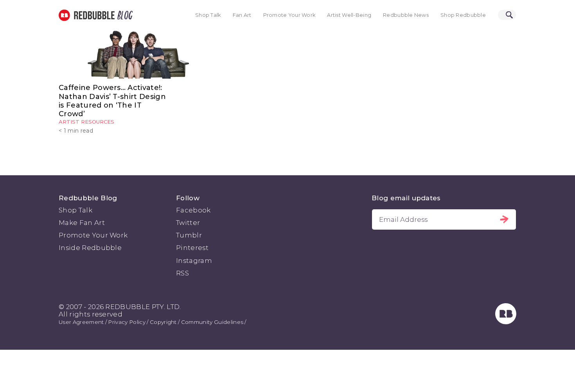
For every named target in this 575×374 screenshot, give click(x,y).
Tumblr (189, 235)
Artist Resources (86, 122)
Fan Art (242, 15)
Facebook (193, 210)
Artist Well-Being (349, 15)
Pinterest (192, 248)
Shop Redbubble (463, 15)
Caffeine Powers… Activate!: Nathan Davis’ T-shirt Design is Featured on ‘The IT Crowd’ (112, 100)
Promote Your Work (289, 15)
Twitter (188, 223)
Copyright (163, 322)
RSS (182, 273)
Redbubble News (406, 15)
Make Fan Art (82, 223)
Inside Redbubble (90, 248)
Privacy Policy (126, 322)
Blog (123, 15)
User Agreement (81, 322)
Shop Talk (208, 15)
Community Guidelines (212, 322)
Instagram (194, 260)
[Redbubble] (505, 322)
